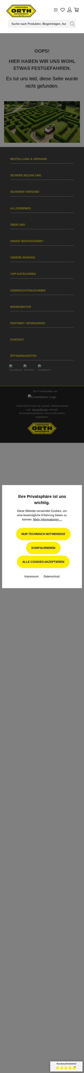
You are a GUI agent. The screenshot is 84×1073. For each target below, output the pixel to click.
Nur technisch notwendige (43, 534)
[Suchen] (72, 24)
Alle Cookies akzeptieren (43, 561)
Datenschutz (52, 576)
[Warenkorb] (76, 10)
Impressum (32, 576)
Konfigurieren (43, 548)
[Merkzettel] (62, 10)
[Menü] (55, 10)
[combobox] (38, 24)
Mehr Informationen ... (47, 519)
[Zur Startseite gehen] (17, 10)
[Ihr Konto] (69, 10)
